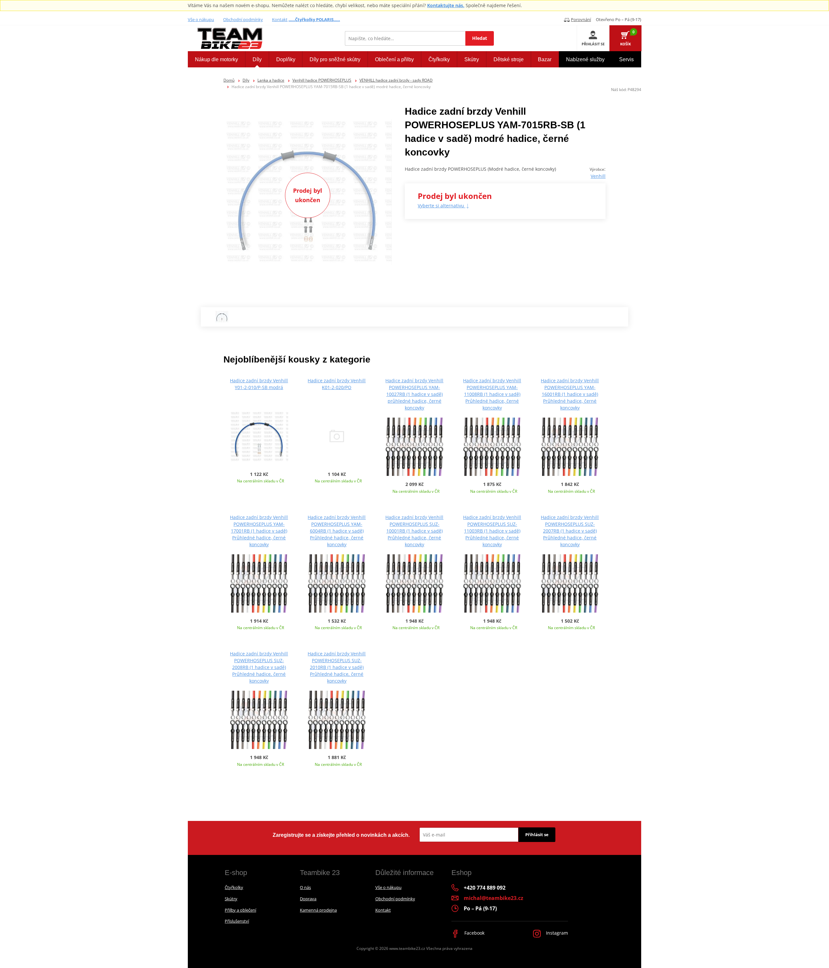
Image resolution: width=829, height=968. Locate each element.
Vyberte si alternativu (441, 205)
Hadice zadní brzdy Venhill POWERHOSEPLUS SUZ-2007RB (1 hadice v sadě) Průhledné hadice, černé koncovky (570, 530)
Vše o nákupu (201, 19)
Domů (228, 80)
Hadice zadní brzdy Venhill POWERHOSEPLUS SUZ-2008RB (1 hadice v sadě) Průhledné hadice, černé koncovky (259, 667)
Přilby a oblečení (240, 910)
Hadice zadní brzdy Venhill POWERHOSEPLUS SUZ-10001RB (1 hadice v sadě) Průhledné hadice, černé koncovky (414, 530)
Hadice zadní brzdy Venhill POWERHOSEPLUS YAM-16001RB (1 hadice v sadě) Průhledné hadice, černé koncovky (570, 394)
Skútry (231, 899)
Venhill (598, 176)
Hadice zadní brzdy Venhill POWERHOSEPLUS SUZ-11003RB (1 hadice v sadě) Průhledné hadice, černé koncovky (492, 530)
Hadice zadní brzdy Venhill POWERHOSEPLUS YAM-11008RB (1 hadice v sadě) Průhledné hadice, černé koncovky (492, 394)
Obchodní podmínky (243, 19)
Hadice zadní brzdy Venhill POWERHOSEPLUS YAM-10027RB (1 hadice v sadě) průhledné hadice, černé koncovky (414, 394)
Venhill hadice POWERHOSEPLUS (321, 80)
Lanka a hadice (270, 80)
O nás (305, 887)
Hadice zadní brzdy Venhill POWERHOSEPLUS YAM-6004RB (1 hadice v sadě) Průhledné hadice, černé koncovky (337, 530)
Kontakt (280, 19)
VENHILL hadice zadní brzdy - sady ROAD (396, 80)
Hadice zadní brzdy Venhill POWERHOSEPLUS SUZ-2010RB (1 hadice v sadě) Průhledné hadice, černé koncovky (337, 667)
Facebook (473, 933)
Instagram (556, 933)
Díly (246, 80)
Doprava (308, 899)
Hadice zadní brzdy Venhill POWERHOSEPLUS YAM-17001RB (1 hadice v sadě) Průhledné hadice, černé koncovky (259, 530)
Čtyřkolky (234, 887)
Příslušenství (237, 921)
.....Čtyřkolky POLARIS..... (314, 19)
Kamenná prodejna (318, 910)
